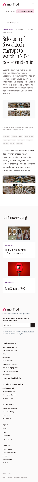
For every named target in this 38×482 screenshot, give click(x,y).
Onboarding (6, 357)
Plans (4, 432)
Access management (10, 408)
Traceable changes (9, 412)
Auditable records (8, 388)
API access (6, 415)
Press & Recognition (25, 11)
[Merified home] (11, 4)
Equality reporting (9, 391)
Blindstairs (6, 435)
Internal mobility (8, 361)
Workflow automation (10, 347)
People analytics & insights (12, 378)
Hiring (4, 354)
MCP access (7, 419)
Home (5, 429)
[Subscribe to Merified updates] (33, 325)
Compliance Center (9, 395)
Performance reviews (10, 364)
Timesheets (6, 375)
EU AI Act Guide (8, 398)
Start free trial (8, 439)
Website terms (7, 459)
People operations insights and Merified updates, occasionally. (16, 319)
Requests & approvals (10, 350)
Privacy (5, 456)
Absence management (10, 371)
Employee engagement (10, 368)
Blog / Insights (9, 11)
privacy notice (29, 332)
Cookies (5, 463)
